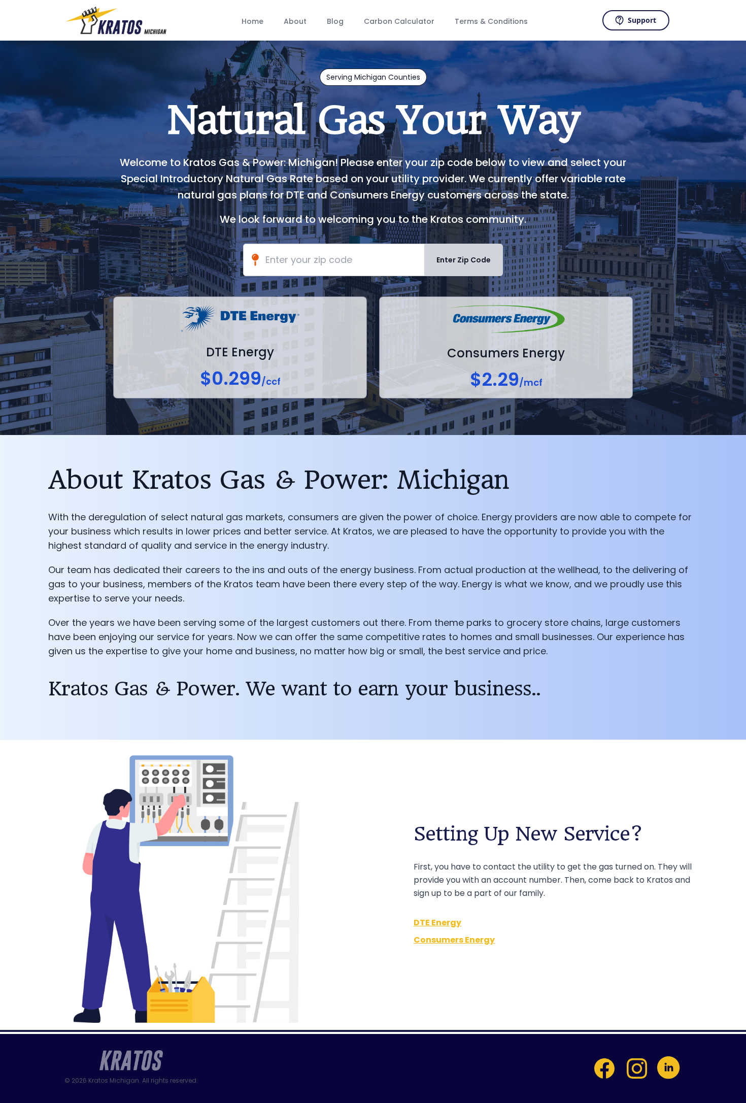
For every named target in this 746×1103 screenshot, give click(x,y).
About (295, 21)
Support (642, 20)
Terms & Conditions (491, 21)
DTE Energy (437, 922)
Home (252, 21)
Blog (335, 21)
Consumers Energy (454, 940)
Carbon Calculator (399, 21)
